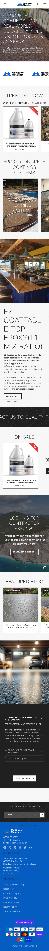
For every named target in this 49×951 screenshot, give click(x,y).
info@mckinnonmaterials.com (23, 864)
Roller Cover (39, 103)
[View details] (20, 205)
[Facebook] (4, 847)
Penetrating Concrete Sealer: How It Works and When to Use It (20, 610)
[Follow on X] (9, 847)
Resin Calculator (11, 902)
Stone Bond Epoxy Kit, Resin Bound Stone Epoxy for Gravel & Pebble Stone (20, 129)
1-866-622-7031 (21, 858)
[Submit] (42, 815)
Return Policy (10, 906)
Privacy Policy (10, 897)
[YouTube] (30, 847)
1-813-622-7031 (17, 861)
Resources (8, 888)
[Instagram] (20, 847)
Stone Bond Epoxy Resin (16, 103)
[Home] (24, 4)
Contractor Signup (12, 893)
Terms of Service (11, 911)
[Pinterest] (15, 847)
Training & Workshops (14, 884)
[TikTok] (25, 847)
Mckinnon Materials (28, 946)
